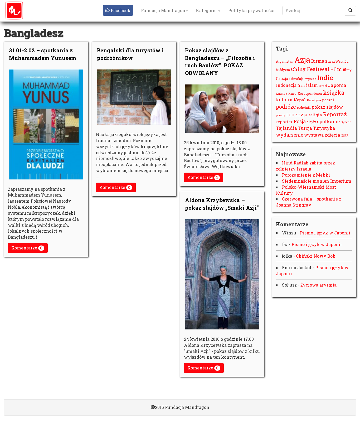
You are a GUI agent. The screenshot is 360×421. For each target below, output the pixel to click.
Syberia (346, 122)
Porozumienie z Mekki (306, 175)
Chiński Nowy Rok (315, 256)
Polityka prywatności (251, 10)
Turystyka (324, 128)
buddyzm (283, 70)
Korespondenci (310, 93)
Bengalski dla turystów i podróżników (130, 54)
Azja (302, 59)
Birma (317, 61)
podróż (328, 100)
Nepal (300, 99)
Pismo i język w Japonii (325, 232)
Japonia (337, 85)
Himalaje (296, 79)
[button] (118, 10)
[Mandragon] (14, 10)
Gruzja (282, 78)
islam (312, 85)
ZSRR (344, 135)
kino (292, 93)
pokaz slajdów (327, 107)
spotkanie (328, 121)
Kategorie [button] (207, 10)
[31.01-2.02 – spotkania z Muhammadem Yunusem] (46, 124)
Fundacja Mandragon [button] (163, 10)
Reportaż (335, 114)
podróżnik (304, 107)
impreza (310, 79)
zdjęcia (332, 135)
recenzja (297, 114)
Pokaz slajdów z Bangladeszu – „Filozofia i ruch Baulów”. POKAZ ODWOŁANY (220, 61)
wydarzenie (289, 135)
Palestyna (314, 100)
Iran (301, 85)
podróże (286, 106)
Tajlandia (286, 128)
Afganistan (284, 61)
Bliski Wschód (336, 61)
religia (315, 114)
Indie (325, 77)
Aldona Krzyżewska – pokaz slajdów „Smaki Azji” (222, 204)
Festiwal (318, 69)
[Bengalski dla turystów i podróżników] (134, 97)
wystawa (314, 135)
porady (280, 115)
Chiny (298, 69)
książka (333, 92)
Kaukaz (281, 94)
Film (336, 69)
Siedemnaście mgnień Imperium (316, 181)
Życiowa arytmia (318, 285)
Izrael (323, 86)
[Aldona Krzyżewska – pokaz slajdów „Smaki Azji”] (222, 274)
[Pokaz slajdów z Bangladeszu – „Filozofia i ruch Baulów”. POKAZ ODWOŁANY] (222, 108)
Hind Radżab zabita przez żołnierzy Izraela (305, 166)
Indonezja (286, 85)
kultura (284, 99)
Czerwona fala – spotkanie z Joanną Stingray (308, 202)
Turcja (305, 128)
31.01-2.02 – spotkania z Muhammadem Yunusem (42, 54)
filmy (347, 69)
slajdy (311, 122)
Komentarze (26, 247)
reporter (284, 121)
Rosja (300, 121)
